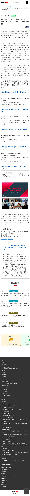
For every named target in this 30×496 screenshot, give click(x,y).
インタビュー (4, 482)
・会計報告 (4, 391)
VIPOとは (3, 360)
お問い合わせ (4, 469)
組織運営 (4, 370)
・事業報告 (4, 387)
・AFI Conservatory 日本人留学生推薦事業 (12, 409)
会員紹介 (4, 376)
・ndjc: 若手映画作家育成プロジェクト (11, 405)
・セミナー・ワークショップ (8, 417)
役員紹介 (4, 374)
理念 (3, 362)
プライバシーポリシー (6, 476)
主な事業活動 (5, 381)
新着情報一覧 (4, 480)
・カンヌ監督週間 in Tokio (8, 439)
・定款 (3, 372)
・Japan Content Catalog (8, 450)
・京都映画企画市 (6, 411)
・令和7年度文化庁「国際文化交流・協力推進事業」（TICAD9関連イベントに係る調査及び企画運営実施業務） (14, 445)
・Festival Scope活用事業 (8, 441)
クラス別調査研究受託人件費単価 (9, 383)
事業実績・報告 (5, 385)
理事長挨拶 (4, 365)
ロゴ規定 (3, 473)
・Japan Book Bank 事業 (8, 456)
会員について (4, 484)
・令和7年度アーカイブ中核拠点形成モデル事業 (13, 460)
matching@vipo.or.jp (7, 239)
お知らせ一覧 (8, 6)
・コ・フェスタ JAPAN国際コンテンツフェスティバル (14, 437)
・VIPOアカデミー (6, 403)
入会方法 (4, 486)
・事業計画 (4, 389)
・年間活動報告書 (6, 395)
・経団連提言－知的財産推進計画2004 (10, 368)
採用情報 (4, 471)
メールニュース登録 (6, 467)
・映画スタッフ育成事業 (7, 407)
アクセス (4, 378)
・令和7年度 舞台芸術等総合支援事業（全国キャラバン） (15, 434)
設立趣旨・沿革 (5, 367)
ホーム (2, 6)
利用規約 (3, 478)
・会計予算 (4, 393)
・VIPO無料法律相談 (6, 427)
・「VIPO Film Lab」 (7, 413)
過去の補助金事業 (7, 464)
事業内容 (3, 399)
